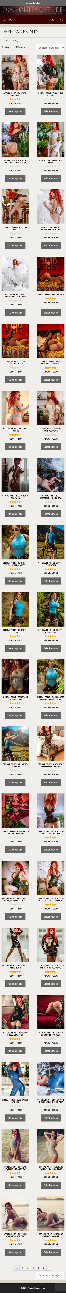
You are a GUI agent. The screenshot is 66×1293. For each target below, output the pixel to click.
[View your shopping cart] (53, 19)
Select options (15, 111)
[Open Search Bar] (61, 19)
